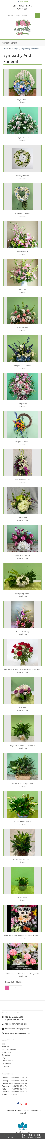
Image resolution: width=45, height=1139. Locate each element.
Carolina (22, 707)
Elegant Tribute (22, 137)
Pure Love (22, 289)
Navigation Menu (9, 43)
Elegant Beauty (22, 99)
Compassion (22, 403)
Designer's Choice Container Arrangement (22, 973)
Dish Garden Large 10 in (22, 821)
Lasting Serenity (22, 175)
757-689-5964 (22, 1024)
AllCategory (15, 49)
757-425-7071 (10, 1024)
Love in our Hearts (22, 213)
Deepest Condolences (22, 365)
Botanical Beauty (22, 631)
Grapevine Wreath (22, 441)
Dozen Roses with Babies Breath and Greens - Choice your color (22, 935)
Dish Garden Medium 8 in (22, 859)
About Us (5, 1047)
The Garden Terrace (22, 555)
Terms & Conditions (9, 1049)
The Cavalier (22, 517)
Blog (3, 1044)
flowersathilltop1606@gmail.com (17, 1029)
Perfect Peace (22, 251)
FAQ (3, 1058)
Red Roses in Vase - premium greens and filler (22, 669)
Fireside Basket (22, 327)
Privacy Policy (7, 1052)
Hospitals (5, 1066)
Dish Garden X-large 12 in (22, 783)
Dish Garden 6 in (22, 897)
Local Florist (6, 1064)
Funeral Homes (7, 1061)
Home (5, 49)
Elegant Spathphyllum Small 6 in (22, 745)
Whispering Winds (22, 593)
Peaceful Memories (22, 479)
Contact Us (6, 1055)
